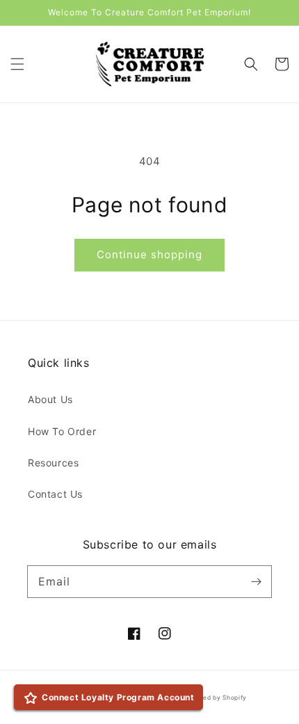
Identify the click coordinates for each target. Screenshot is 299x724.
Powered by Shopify (216, 697)
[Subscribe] (256, 581)
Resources (53, 463)
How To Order (62, 431)
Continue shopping (149, 254)
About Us (50, 399)
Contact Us (55, 494)
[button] (17, 64)
